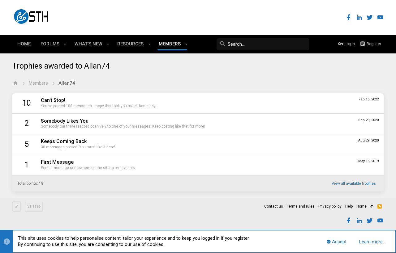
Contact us (273, 206)
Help (349, 206)
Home (361, 206)
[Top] (372, 206)
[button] (65, 44)
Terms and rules (301, 206)
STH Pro (34, 206)
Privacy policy (330, 206)
